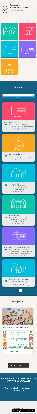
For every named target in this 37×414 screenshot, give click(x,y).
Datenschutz (18, 390)
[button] (22, 15)
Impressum (25, 388)
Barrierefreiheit (11, 388)
